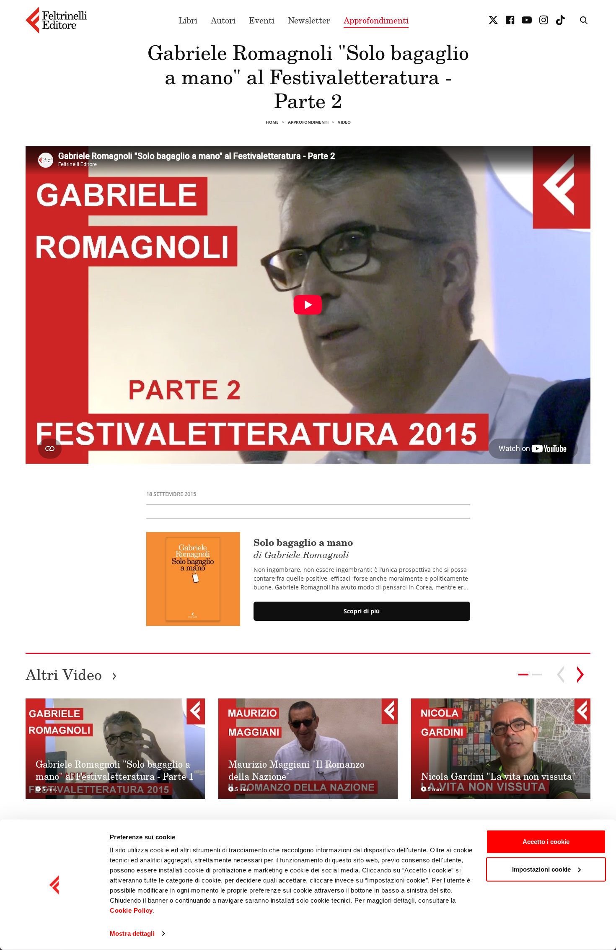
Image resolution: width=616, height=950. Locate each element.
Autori (223, 20)
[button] (537, 674)
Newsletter (309, 20)
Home (272, 122)
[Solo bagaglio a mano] (193, 579)
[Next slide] (580, 674)
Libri (188, 20)
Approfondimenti (376, 20)
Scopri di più (362, 611)
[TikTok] (560, 20)
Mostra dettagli (132, 933)
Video (344, 122)
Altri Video (71, 674)
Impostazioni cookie (541, 868)
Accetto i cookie (546, 841)
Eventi (261, 20)
